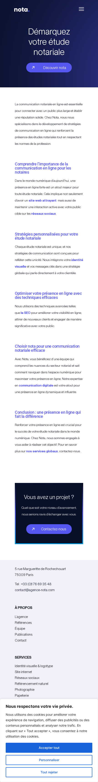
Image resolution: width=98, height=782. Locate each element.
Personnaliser (49, 760)
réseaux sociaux (43, 213)
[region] (49, 740)
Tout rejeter (49, 772)
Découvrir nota (54, 68)
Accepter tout (49, 748)
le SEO (25, 313)
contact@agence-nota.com (35, 590)
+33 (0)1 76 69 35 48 (36, 584)
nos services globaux (42, 451)
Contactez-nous (53, 529)
